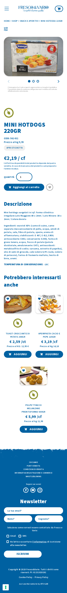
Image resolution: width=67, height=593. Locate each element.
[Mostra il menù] (6, 8)
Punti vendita (33, 466)
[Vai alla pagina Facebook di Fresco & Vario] (25, 490)
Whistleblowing (33, 476)
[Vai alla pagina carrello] (59, 9)
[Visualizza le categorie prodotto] (5, 29)
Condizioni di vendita (33, 469)
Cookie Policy (25, 577)
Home (7, 21)
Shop (15, 21)
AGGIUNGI (20, 354)
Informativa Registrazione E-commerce (34, 473)
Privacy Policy (41, 577)
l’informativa (39, 541)
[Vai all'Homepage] (33, 9)
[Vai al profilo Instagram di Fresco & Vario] (39, 490)
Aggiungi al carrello (26, 187)
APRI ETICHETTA (15, 147)
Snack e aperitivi (29, 21)
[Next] (58, 81)
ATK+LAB (44, 584)
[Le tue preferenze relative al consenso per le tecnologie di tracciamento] (6, 587)
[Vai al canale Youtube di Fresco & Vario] (32, 490)
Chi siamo (33, 462)
